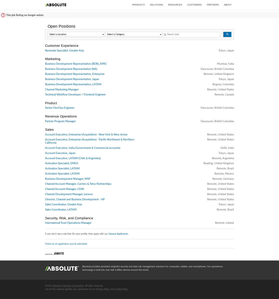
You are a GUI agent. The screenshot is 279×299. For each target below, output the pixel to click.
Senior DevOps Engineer (59, 107)
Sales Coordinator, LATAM (61, 209)
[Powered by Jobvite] (54, 254)
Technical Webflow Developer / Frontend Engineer (75, 94)
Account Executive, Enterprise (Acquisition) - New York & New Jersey (86, 134)
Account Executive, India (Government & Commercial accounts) (82, 148)
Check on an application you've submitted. (66, 244)
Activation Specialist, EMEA (61, 163)
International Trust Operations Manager (68, 222)
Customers (194, 4)
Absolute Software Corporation (68, 286)
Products (138, 4)
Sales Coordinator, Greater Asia (63, 204)
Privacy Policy (103, 289)
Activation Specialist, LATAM (62, 168)
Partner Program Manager (60, 121)
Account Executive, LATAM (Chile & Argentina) (73, 158)
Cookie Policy (121, 289)
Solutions (156, 4)
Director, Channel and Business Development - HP (75, 199)
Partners (213, 4)
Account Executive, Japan (60, 153)
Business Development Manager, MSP (67, 178)
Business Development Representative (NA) (71, 69)
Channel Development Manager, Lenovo (69, 194)
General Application (118, 234)
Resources (175, 4)
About (228, 4)
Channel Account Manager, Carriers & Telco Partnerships (78, 184)
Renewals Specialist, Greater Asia (64, 50)
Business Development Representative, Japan (72, 79)
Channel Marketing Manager (62, 89)
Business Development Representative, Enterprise (74, 74)
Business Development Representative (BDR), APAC (76, 63)
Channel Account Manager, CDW (64, 189)
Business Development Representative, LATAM (73, 84)
